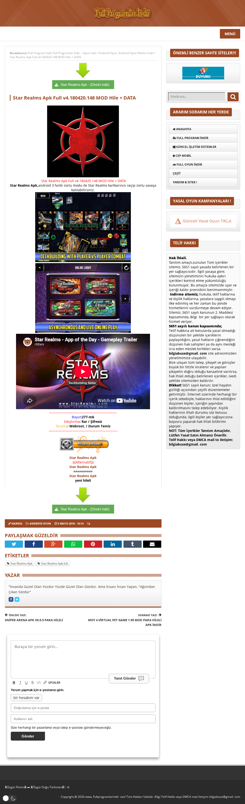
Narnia (16, 523)
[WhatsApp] (73, 544)
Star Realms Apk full (54, 563)
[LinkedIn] (113, 544)
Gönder (28, 736)
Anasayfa (183, 129)
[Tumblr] (132, 544)
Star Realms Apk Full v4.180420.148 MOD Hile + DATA (45, 57)
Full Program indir (192, 138)
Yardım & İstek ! (185, 182)
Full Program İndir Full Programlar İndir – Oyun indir (62, 53)
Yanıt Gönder (125, 678)
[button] (9, 798)
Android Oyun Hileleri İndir (136, 53)
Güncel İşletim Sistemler (195, 147)
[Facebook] (34, 544)
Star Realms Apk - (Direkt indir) (85, 85)
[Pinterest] (93, 544)
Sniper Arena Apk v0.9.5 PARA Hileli (34, 617)
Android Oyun (108, 53)
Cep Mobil (183, 156)
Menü (230, 33)
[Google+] (53, 544)
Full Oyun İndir (189, 164)
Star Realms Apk (83, 457)
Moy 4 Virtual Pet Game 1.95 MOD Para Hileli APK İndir (124, 620)
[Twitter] (14, 544)
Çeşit (177, 173)
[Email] (152, 544)
